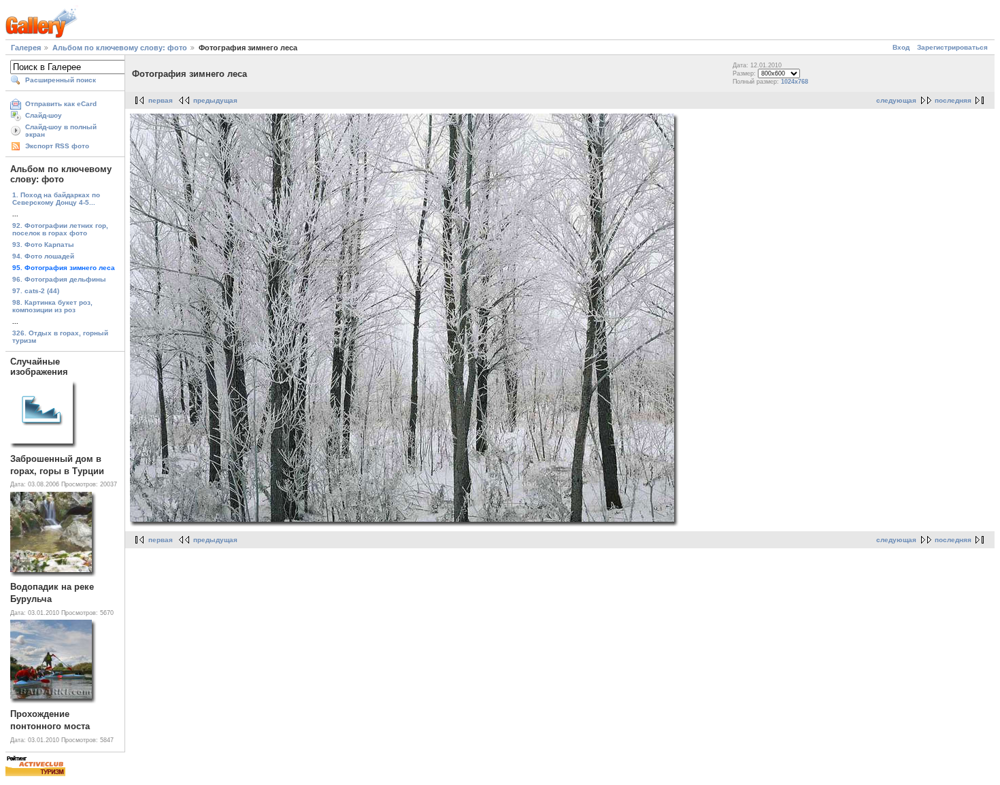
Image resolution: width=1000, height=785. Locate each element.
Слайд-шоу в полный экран (61, 130)
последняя (953, 100)
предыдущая (215, 100)
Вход (901, 47)
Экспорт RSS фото (57, 146)
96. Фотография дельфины (59, 279)
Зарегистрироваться (952, 47)
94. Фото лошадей (43, 256)
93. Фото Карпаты (43, 244)
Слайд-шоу (43, 115)
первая (160, 100)
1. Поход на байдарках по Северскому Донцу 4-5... (56, 198)
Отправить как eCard (61, 103)
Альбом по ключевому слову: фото (119, 48)
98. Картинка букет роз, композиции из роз (52, 306)
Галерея (26, 48)
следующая (896, 100)
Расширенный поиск (60, 80)
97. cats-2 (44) (35, 291)
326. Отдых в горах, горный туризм (60, 336)
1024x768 (794, 81)
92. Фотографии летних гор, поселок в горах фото (60, 229)
